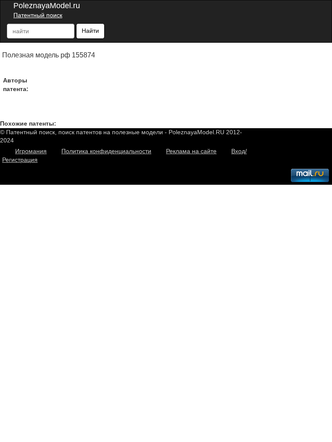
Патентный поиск (37, 15)
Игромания (31, 151)
